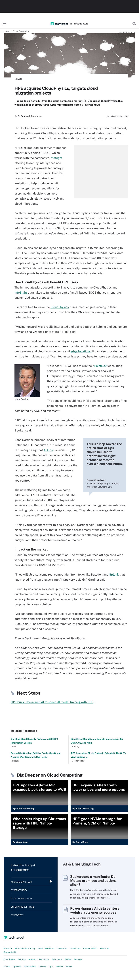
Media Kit (104, 948)
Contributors (9, 959)
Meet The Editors (46, 948)
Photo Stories (30, 966)
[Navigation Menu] (4, 23)
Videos (69, 966)
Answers (32, 959)
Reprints (22, 959)
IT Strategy (17, 915)
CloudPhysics (59, 307)
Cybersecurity (19, 890)
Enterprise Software (22, 907)
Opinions (17, 966)
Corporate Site (10, 952)
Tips (51, 966)
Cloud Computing (21, 31)
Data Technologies (21, 898)
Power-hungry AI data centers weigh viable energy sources (94, 910)
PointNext (101, 366)
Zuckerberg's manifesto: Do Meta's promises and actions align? (93, 881)
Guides (7, 966)
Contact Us (62, 948)
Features (78, 959)
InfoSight (56, 158)
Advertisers (75, 948)
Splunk (114, 574)
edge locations (80, 351)
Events (68, 959)
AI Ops (48, 450)
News (18, 79)
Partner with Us (90, 948)
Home (6, 31)
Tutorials (59, 966)
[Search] (134, 23)
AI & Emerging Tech (21, 882)
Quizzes (42, 966)
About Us (8, 948)
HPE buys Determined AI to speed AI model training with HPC (52, 702)
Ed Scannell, (24, 116)
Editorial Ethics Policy (25, 948)
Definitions (44, 959)
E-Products (57, 959)
